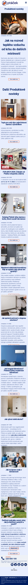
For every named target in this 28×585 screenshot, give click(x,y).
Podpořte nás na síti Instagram (12, 564)
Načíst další (14, 548)
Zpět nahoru (14, 570)
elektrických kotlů (6, 441)
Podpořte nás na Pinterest (22, 564)
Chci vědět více (14, 79)
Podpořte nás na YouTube (18, 564)
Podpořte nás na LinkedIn (25, 564)
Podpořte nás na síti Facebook (15, 564)
